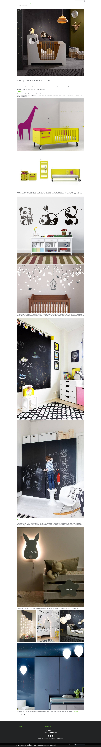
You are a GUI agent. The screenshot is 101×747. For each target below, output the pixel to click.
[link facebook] (49, 736)
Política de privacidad (59, 738)
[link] (24, 4)
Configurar (71, 744)
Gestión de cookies (52, 738)
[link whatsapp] (52, 736)
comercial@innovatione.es (51, 732)
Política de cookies (45, 738)
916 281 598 (49, 728)
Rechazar (77, 744)
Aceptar (82, 744)
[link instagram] (50, 736)
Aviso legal (39, 738)
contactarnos (76, 711)
